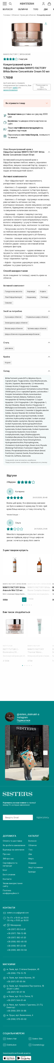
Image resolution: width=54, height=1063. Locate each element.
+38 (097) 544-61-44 (16, 1000)
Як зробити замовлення (14, 845)
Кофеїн (43, 291)
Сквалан (8, 303)
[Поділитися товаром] (45, 23)
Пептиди (44, 297)
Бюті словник (9, 874)
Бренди (32, 872)
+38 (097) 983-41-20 (16, 937)
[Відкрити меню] (5, 4)
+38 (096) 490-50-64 (17, 950)
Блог (5, 870)
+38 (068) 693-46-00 (17, 941)
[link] (49, 4)
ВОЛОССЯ (7, 9)
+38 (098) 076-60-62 (16, 1019)
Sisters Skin (37, 1038)
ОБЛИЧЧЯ (23, 9)
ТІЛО (35, 9)
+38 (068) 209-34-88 (16, 1011)
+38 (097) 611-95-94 (16, 981)
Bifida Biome (25, 54)
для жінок (9, 348)
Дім (30, 854)
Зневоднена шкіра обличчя (16, 323)
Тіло (30, 849)
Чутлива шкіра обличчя (37, 328)
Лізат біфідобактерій (13, 297)
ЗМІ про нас (8, 858)
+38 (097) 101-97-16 (16, 992)
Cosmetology (38, 1045)
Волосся (32, 841)
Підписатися (23, 720)
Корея (7, 363)
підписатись (42, 817)
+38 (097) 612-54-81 (16, 929)
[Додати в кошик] (24, 599)
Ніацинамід (31, 297)
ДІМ (46, 9)
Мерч (31, 858)
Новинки (32, 863)
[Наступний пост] (45, 753)
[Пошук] (10, 4)
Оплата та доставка (12, 841)
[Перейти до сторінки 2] (24, 665)
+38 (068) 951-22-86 (16, 946)
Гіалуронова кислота (13, 291)
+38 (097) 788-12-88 (16, 933)
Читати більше (12, 515)
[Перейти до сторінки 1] (22, 665)
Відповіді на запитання (13, 849)
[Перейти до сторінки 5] (29, 665)
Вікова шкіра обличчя (14, 328)
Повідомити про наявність (42, 87)
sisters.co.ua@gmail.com (18, 912)
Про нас (6, 854)
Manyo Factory (10, 54)
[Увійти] (43, 4)
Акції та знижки (35, 867)
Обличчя (32, 845)
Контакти (7, 879)
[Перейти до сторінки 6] (31, 665)
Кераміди (31, 291)
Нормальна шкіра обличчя (37, 317)
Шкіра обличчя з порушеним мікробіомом (22, 334)
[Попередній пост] (8, 753)
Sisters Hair (12, 1038)
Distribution (11, 1045)
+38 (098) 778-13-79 (16, 973)
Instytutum (7, 646)
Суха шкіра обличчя (13, 317)
